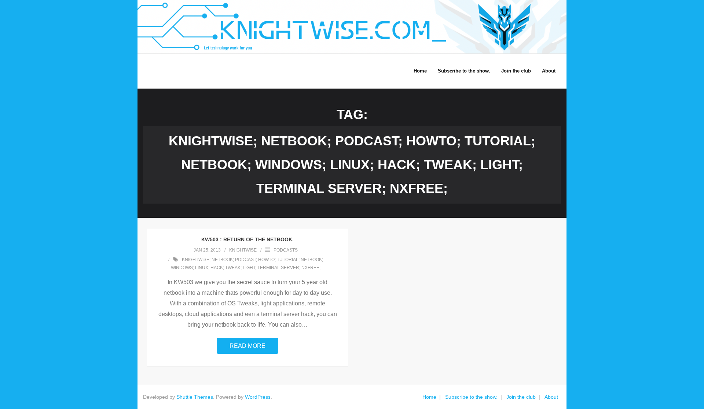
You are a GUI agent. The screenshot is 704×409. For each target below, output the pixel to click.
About (551, 397)
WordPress (258, 397)
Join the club (521, 397)
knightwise (243, 250)
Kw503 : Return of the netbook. (247, 239)
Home (429, 397)
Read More (247, 346)
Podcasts (286, 250)
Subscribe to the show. (471, 397)
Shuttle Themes (194, 397)
